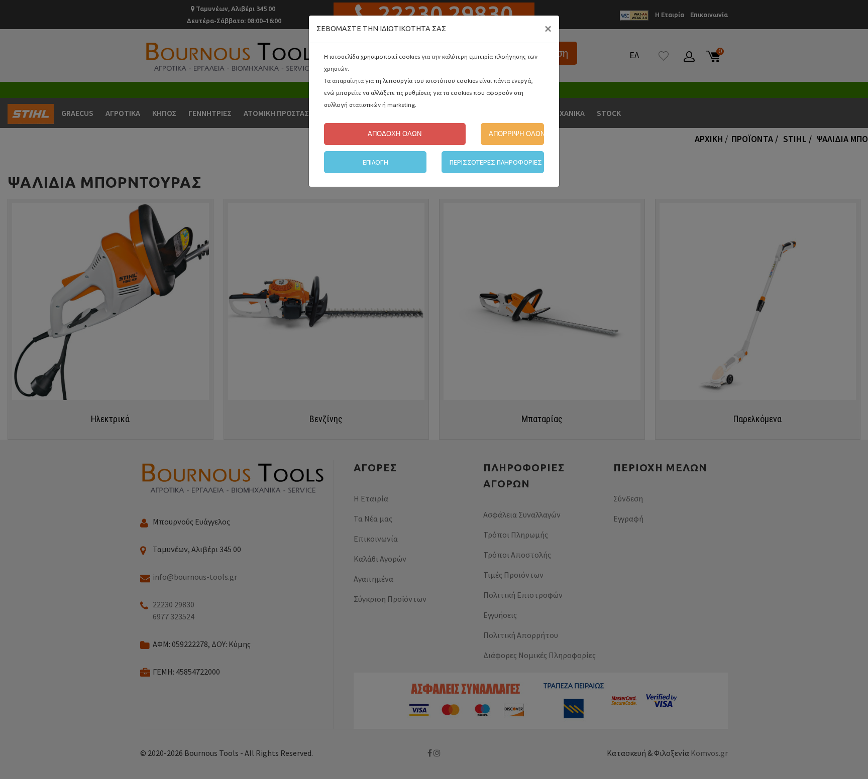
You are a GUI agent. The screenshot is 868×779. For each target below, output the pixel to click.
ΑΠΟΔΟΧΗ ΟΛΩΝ (394, 134)
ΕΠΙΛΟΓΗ (375, 162)
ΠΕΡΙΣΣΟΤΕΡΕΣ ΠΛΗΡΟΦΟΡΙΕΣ (496, 162)
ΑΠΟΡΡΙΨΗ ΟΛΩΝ (516, 134)
